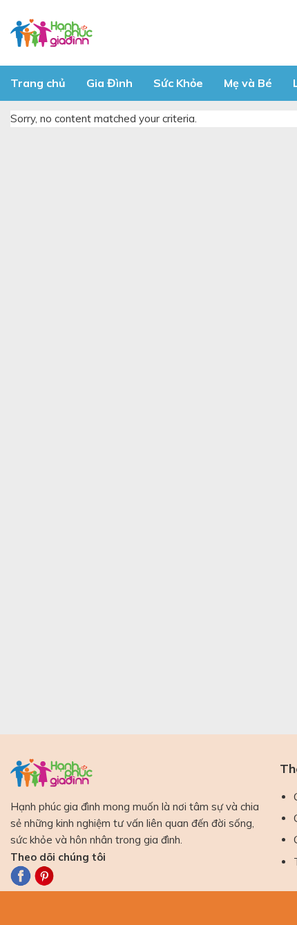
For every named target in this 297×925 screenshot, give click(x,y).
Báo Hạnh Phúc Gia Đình (134, 33)
